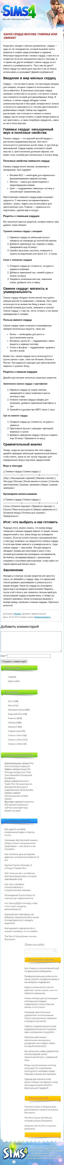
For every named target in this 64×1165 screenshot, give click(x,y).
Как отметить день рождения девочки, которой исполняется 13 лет (22, 857)
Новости (12, 718)
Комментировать (42, 617)
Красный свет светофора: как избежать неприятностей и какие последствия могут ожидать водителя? (22, 919)
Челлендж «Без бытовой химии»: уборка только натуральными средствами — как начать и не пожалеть (21, 844)
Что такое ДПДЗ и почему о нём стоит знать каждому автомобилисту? (21, 906)
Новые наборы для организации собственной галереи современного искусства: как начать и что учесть (41, 1003)
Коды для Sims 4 (16, 713)
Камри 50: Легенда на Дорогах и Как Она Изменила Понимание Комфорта (18, 774)
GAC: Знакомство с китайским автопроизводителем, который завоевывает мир (20, 876)
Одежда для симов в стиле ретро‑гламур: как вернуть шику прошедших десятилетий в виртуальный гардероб (41, 1083)
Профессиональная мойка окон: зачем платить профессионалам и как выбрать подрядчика (41, 979)
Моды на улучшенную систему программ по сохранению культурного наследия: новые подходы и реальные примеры (40, 1069)
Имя (4, 655)
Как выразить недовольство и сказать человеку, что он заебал (21, 930)
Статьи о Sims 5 (15, 743)
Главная (12, 676)
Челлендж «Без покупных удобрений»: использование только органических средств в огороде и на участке (40, 1017)
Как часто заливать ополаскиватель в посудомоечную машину (18, 887)
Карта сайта (14, 681)
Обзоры (12, 722)
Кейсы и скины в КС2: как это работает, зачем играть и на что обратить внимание (40, 990)
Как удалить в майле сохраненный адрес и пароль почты (20, 832)
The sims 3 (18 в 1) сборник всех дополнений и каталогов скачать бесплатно (41, 1109)
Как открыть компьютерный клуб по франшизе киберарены (41, 970)
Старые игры (14, 731)
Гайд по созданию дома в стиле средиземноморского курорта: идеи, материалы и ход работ (40, 1029)
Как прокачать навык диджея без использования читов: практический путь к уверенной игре (41, 1055)
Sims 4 (11, 705)
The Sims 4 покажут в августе (19, 765)
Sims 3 (11, 701)
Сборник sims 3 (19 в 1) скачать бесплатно (40, 1127)
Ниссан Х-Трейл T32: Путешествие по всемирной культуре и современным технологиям (19, 785)
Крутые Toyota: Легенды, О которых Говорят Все (18, 867)
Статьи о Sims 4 (15, 739)
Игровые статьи (16, 709)
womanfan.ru (43, 1143)
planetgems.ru (29, 1143)
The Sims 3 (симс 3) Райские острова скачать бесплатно (38, 1119)
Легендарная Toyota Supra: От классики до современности (20, 897)
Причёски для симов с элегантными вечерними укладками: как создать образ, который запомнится (39, 1042)
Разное (17, 614)
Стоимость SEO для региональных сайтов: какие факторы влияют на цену (19, 806)
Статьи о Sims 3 (15, 735)
